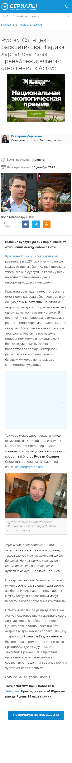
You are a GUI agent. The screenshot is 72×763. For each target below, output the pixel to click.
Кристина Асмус (17, 256)
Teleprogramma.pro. (29, 467)
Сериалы (7, 25)
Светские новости (31, 25)
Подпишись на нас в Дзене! (36, 715)
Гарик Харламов (45, 256)
